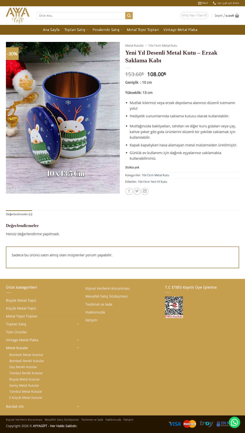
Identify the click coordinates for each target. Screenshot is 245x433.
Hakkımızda (95, 312)
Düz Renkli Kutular (23, 367)
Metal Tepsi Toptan (143, 29)
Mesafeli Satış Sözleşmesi (106, 296)
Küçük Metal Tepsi (21, 308)
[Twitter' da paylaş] (137, 191)
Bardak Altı (15, 406)
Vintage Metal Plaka (180, 29)
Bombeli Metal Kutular (26, 355)
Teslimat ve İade (98, 304)
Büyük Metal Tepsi (21, 300)
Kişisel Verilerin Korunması (107, 288)
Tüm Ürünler (16, 332)
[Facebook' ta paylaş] (129, 191)
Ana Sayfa (51, 29)
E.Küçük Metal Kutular (25, 397)
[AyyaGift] (18, 15)
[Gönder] (129, 15)
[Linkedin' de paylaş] (145, 191)
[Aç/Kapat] (78, 324)
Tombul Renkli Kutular (26, 373)
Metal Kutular (134, 45)
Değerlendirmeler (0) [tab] (19, 214)
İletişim (91, 320)
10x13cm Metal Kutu (162, 45)
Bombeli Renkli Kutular (26, 361)
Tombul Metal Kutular (25, 391)
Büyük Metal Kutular (24, 379)
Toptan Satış (75, 29)
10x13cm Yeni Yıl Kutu (152, 182)
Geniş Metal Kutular (24, 385)
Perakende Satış (106, 29)
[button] (194, 15)
